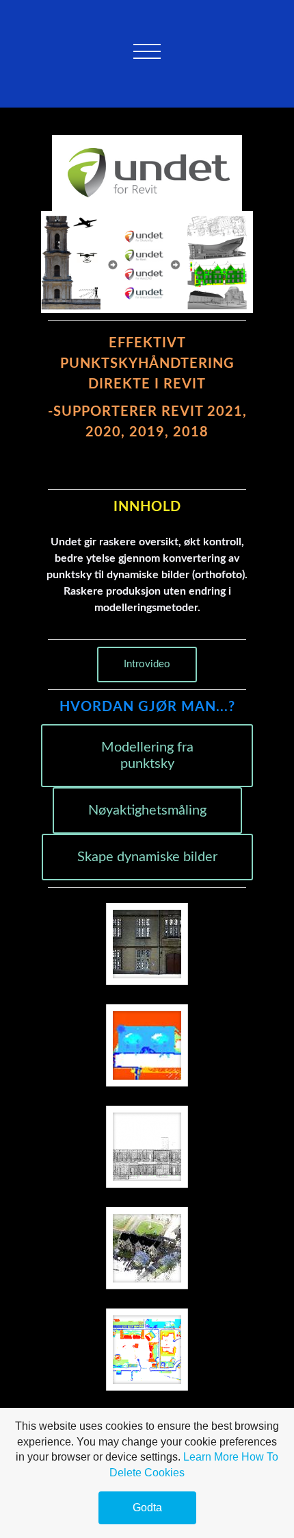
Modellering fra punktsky (147, 756)
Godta (147, 1507)
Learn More (211, 1457)
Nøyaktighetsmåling (147, 810)
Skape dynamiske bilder (147, 857)
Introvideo (147, 664)
